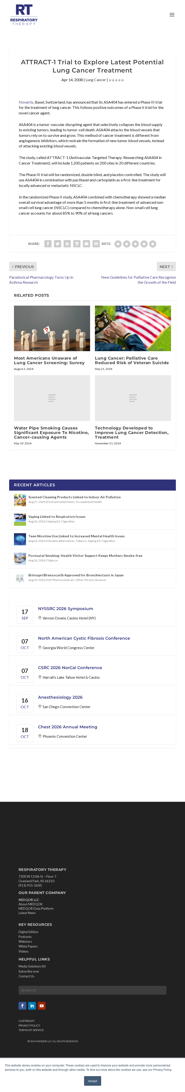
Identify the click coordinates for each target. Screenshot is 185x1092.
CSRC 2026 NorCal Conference (70, 667)
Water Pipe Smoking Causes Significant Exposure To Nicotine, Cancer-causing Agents (51, 433)
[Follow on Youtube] (42, 1006)
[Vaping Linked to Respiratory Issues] (20, 520)
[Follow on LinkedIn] (32, 1006)
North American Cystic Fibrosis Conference (84, 638)
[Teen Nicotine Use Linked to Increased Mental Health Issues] (20, 539)
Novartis (26, 102)
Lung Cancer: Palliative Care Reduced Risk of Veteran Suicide (132, 360)
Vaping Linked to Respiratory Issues (57, 516)
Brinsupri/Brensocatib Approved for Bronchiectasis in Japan (76, 575)
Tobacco (81, 541)
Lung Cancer (96, 79)
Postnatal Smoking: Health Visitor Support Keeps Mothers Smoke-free (85, 555)
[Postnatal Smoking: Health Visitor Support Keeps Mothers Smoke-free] (20, 559)
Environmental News (60, 502)
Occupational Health (89, 502)
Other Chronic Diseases (90, 580)
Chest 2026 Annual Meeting (67, 726)
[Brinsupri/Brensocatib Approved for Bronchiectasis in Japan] (20, 578)
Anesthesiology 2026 (60, 697)
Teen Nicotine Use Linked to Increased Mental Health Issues (76, 536)
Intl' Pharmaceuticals (60, 580)
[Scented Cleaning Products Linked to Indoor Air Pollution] (20, 500)
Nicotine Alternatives (61, 541)
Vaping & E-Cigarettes (61, 521)
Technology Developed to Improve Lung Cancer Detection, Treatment (131, 433)
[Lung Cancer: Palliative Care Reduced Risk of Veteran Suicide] (133, 328)
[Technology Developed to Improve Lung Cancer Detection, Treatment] (133, 398)
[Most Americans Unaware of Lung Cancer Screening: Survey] (52, 328)
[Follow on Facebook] (22, 1006)
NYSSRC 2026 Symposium (65, 608)
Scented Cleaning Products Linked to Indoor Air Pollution (74, 497)
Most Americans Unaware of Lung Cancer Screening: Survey (49, 360)
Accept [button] (92, 1081)
